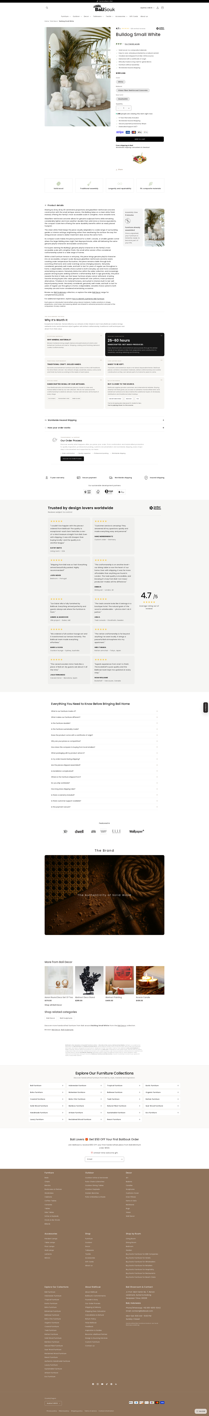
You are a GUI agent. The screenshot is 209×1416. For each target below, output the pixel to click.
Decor (87, 1246)
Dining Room (131, 1242)
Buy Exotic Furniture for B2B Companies (142, 1254)
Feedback (206, 707)
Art (127, 1178)
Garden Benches (92, 1193)
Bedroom (129, 1246)
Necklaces (130, 1205)
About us (89, 1265)
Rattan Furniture (51, 1334)
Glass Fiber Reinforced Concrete (132, 90)
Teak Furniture (50, 1330)
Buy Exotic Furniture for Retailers (139, 1265)
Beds (46, 1178)
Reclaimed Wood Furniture (55, 1353)
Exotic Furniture (51, 1303)
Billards (47, 1224)
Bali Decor (54, 21)
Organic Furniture (52, 1323)
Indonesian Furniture (53, 1296)
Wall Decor (130, 1216)
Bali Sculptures (60, 292)
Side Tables (49, 1212)
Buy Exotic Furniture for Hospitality (140, 1269)
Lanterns (48, 1254)
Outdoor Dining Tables (94, 1185)
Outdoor (88, 1242)
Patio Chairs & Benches (94, 1182)
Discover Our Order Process (72, 459)
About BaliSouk (91, 1292)
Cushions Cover (132, 1193)
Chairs (47, 1182)
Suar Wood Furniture (53, 1349)
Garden (129, 1250)
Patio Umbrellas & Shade (95, 1197)
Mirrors (47, 1258)
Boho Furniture (50, 1307)
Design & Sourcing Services (96, 1338)
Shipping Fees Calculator (95, 1311)
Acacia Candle (143, 997)
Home (47, 21)
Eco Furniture (50, 1376)
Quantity (119, 104)
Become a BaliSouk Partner (96, 1334)
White (120, 82)
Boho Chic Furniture (53, 1319)
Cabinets (48, 1197)
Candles (129, 1185)
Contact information (106, 1411)
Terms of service (91, 1411)
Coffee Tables (50, 1201)
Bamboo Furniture (52, 1342)
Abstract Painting (113, 997)
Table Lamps (50, 1242)
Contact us (89, 1346)
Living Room (131, 1239)
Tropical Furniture (52, 1300)
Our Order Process (92, 1303)
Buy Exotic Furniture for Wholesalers (140, 1262)
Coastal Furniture (52, 1326)
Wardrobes (49, 1193)
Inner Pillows (131, 1197)
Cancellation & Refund (94, 1315)
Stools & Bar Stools (52, 1220)
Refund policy (64, 1411)
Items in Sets (131, 1201)
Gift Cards (89, 1262)
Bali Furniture (50, 1292)
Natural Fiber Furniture (54, 1346)
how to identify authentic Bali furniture (88, 299)
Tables (47, 1208)
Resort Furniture (51, 1357)
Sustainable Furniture (53, 1369)
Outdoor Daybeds (92, 1189)
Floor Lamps (49, 1246)
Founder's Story (91, 1300)
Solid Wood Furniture (53, 1338)
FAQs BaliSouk (90, 1323)
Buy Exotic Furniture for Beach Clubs (141, 1277)
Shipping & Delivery (93, 1307)
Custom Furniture (92, 1342)
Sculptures (130, 1189)
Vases (128, 1212)
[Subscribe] (121, 1159)
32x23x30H (123, 99)
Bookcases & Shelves (53, 1189)
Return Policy (90, 1319)
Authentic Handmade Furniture (57, 1361)
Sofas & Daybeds (52, 1216)
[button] (47, 7)
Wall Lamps (49, 1250)
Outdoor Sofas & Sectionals (96, 1178)
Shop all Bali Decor (53, 1005)
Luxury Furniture (51, 1365)
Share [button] (120, 170)
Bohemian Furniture (53, 1311)
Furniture (89, 1239)
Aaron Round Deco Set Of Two (59, 997)
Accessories (90, 1258)
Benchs (48, 1185)
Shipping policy (77, 1411)
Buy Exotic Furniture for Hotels (138, 1258)
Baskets (129, 1182)
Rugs (128, 1208)
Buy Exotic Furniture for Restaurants (140, 1273)
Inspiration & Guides (93, 1330)
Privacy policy (52, 1411)
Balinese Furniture (52, 1315)
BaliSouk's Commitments (95, 1296)
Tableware (89, 1250)
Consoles (48, 1205)
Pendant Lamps (51, 1239)
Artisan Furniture (51, 1373)
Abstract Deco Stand (85, 997)
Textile (88, 1254)
